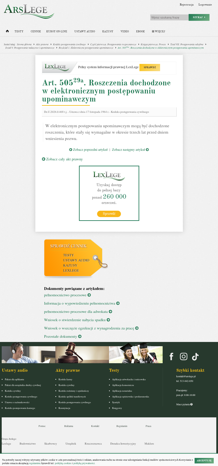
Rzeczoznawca (93, 443)
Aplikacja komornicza (123, 385)
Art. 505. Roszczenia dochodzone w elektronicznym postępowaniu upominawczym (161, 47)
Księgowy (117, 408)
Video (124, 31)
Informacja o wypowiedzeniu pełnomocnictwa (80, 303)
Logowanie (205, 4)
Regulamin (121, 426)
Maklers (149, 443)
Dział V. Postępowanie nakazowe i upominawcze (29, 47)
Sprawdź (109, 214)
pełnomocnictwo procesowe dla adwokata (76, 311)
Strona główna (24, 44)
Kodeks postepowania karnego (20, 408)
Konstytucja (64, 408)
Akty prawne (42, 44)
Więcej (159, 31)
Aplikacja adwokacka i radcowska (129, 379)
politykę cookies (63, 463)
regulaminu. (35, 463)
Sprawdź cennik (68, 246)
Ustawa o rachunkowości (17, 402)
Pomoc (42, 426)
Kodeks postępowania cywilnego (69, 44)
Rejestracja (187, 4)
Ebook (140, 31)
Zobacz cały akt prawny (64, 158)
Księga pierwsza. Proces (153, 44)
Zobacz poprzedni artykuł (90, 149)
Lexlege (6, 443)
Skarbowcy (50, 443)
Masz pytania (183, 404)
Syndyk (116, 402)
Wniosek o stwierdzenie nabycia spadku (75, 319)
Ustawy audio (84, 31)
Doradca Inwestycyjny (123, 443)
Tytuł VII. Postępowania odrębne (186, 44)
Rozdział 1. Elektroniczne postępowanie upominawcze (86, 47)
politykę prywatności (84, 463)
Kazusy (107, 31)
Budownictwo (28, 443)
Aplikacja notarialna (122, 390)
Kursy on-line (56, 31)
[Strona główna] (7, 32)
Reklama (68, 426)
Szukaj (198, 17)
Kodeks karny (65, 379)
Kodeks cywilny (13, 390)
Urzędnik (71, 443)
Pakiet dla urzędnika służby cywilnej (23, 385)
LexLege (71, 270)
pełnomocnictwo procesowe (65, 294)
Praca (148, 426)
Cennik (36, 31)
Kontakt (95, 426)
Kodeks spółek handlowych (72, 396)
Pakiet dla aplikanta (14, 379)
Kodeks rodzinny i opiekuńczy (74, 390)
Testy (18, 31)
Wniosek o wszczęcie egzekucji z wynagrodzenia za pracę (89, 327)
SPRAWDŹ (150, 67)
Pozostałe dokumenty (61, 336)
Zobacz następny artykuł (129, 149)
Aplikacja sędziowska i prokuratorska (130, 396)
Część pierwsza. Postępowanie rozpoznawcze (113, 44)
